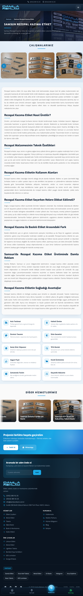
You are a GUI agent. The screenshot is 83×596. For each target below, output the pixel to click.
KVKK (78, 587)
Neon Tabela (9, 578)
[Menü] (78, 7)
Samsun (8, 19)
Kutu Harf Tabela (23, 574)
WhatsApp (29, 447)
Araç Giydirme (71, 574)
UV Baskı (49, 574)
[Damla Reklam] (10, 7)
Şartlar (72, 587)
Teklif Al (12, 447)
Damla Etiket (9, 574)
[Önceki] (3, 65)
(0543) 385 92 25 (50, 2)
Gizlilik (66, 587)
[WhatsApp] (21, 587)
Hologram (59, 574)
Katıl (37, 472)
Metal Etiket (37, 574)
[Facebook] (11, 587)
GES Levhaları (22, 578)
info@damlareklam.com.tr (15, 502)
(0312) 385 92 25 (35, 2)
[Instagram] (5, 587)
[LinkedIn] (16, 587)
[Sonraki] (79, 65)
